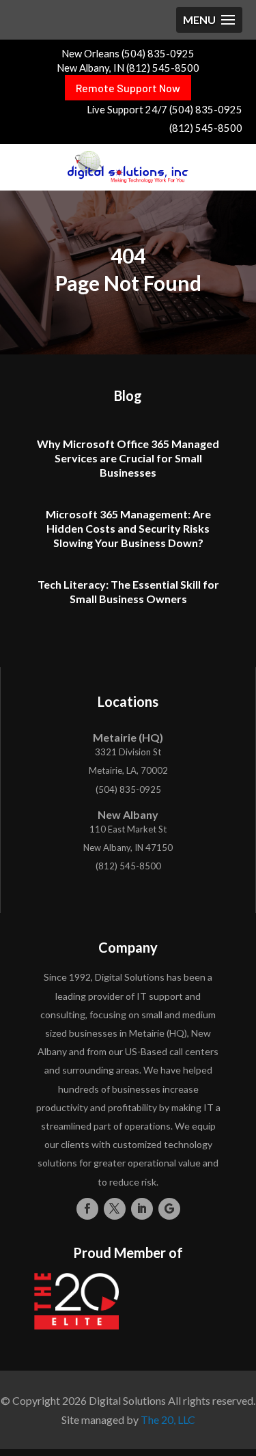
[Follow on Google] (169, 1209)
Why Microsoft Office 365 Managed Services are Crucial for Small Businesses (128, 458)
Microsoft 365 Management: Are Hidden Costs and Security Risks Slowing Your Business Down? (128, 528)
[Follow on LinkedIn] (142, 1209)
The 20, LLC (168, 1419)
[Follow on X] (115, 1209)
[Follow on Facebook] (87, 1209)
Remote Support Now (128, 87)
